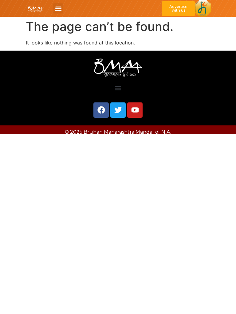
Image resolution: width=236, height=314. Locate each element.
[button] (58, 8)
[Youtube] (135, 110)
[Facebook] (101, 110)
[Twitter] (118, 110)
